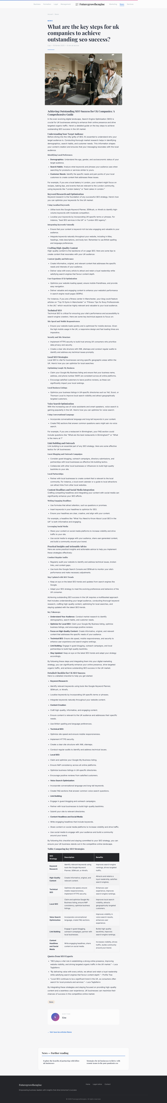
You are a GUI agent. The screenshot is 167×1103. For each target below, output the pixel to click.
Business (37, 4)
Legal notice (97, 1084)
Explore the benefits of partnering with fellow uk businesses (61, 1062)
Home (88, 1084)
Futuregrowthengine (90, 4)
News (122, 4)
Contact (108, 1084)
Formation (47, 4)
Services (130, 4)
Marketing (113, 4)
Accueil (50, 14)
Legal (56, 4)
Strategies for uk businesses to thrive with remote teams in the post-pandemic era (103, 1062)
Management (66, 4)
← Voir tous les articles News (60, 1032)
